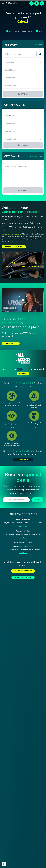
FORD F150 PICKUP (12, 534)
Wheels (37, 549)
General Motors (22, 523)
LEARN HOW (23, 459)
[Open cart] (42, 3)
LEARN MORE (23, 373)
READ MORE (10, 343)
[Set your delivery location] (36, 3)
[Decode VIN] (40, 54)
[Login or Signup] (31, 3)
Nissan (39, 523)
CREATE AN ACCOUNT (13, 247)
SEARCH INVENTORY (23, 577)
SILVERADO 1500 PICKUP (32, 534)
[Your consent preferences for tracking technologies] (4, 864)
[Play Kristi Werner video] (23, 300)
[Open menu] (2, 3)
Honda (32, 523)
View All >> (23, 526)
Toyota (7, 523)
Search (24, 94)
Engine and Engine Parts (23, 546)
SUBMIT (37, 500)
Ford (13, 523)
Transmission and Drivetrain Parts (19, 549)
